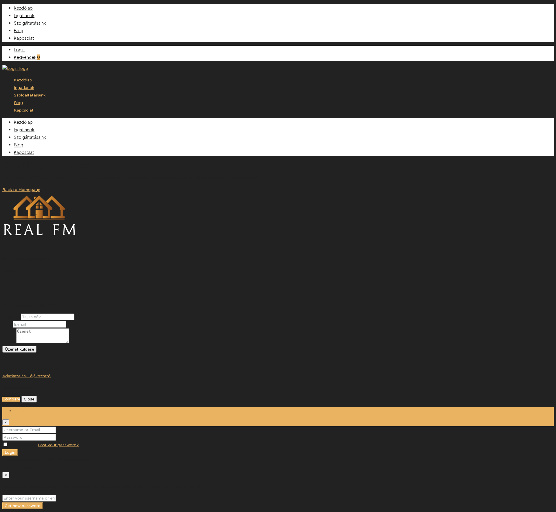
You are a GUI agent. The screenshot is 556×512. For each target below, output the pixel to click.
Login (19, 49)
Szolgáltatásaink (30, 22)
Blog (18, 30)
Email (7, 324)
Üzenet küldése (19, 349)
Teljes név (11, 316)
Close (29, 399)
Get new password (23, 505)
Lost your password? (58, 444)
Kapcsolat (24, 38)
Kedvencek (27, 57)
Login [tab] (19, 410)
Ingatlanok (24, 15)
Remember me (23, 444)
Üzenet (9, 341)
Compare (11, 399)
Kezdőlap (23, 7)
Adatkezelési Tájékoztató (26, 375)
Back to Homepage (21, 189)
